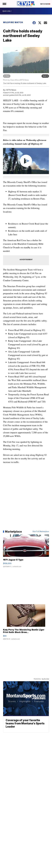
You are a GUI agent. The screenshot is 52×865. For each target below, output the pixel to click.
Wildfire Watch (13, 22)
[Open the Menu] (4, 4)
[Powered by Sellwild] (45, 679)
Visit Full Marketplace (40, 531)
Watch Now (44, 4)
